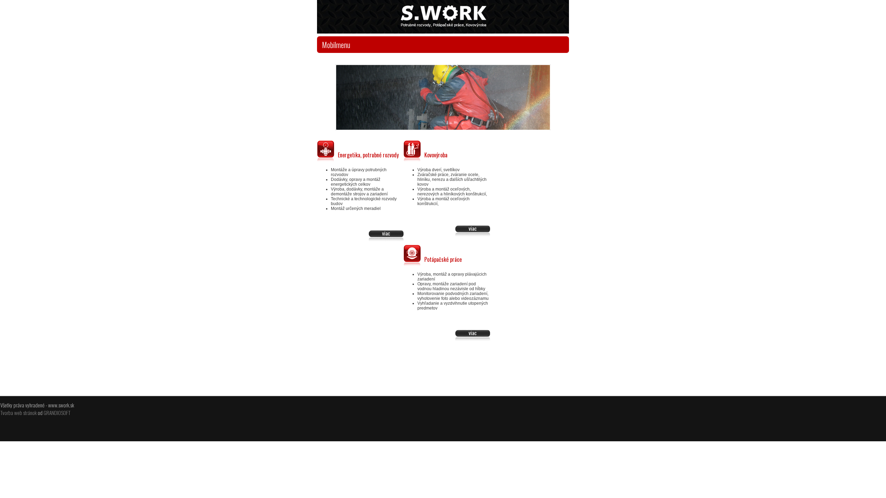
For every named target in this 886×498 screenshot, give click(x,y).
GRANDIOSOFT (57, 412)
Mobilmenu (336, 44)
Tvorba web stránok (18, 412)
